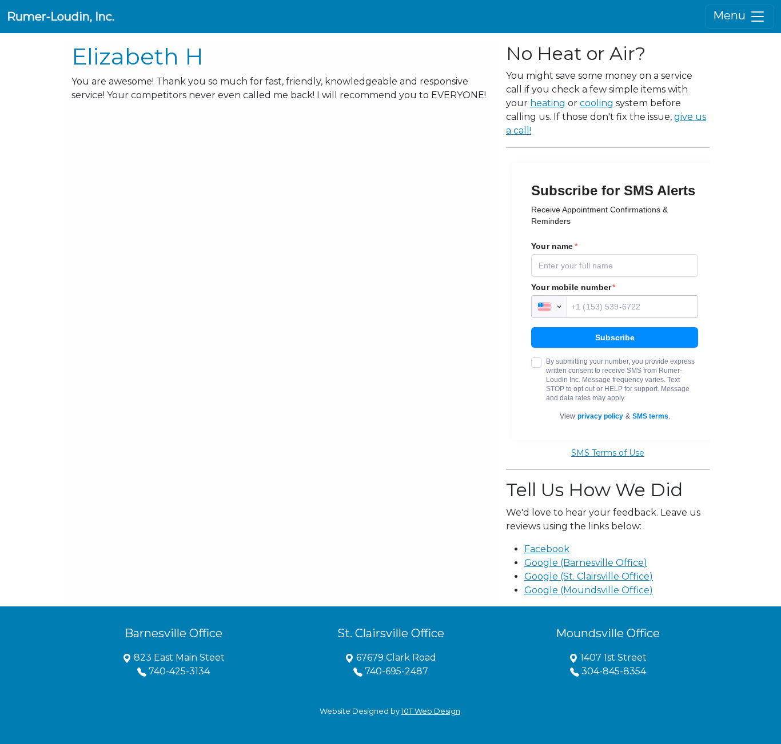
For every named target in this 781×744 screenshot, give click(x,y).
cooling (596, 103)
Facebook (546, 549)
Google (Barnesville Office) (585, 562)
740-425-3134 (178, 671)
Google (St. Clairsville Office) (588, 576)
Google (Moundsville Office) (588, 590)
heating (547, 103)
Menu (730, 15)
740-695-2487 (395, 671)
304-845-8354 (612, 671)
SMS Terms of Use (607, 453)
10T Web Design (430, 711)
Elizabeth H (137, 56)
